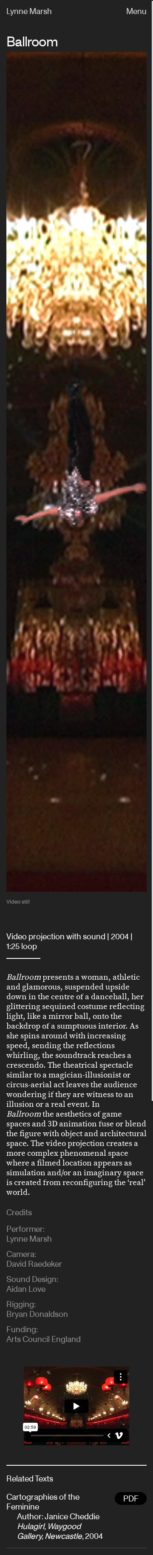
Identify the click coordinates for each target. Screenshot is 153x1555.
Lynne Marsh (29, 11)
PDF (131, 1499)
